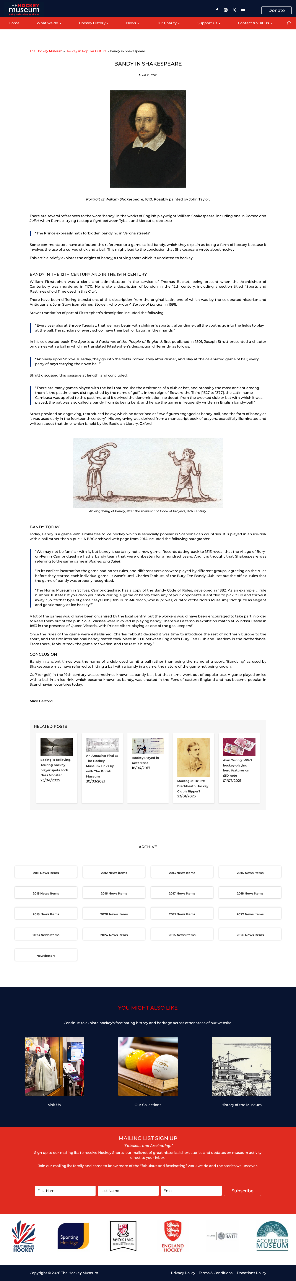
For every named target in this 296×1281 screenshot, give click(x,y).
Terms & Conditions (216, 1273)
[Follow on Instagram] (225, 9)
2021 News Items (182, 914)
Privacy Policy (183, 1273)
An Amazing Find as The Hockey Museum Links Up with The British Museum (102, 766)
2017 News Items (182, 893)
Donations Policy (251, 1273)
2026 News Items (250, 935)
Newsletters (45, 956)
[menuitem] (14, 23)
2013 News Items (182, 873)
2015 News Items (46, 893)
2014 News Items (250, 873)
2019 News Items (46, 914)
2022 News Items (250, 914)
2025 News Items (182, 935)
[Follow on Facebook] (217, 9)
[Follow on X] (234, 9)
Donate (276, 10)
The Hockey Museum (46, 51)
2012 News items (114, 873)
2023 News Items (46, 935)
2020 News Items (114, 914)
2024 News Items (114, 935)
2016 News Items (114, 893)
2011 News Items (46, 873)
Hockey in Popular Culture (86, 51)
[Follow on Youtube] (243, 9)
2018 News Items (250, 893)
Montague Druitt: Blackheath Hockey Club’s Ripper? (192, 786)
